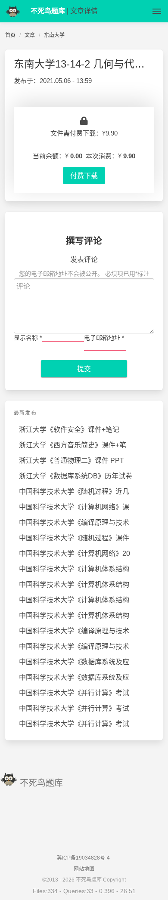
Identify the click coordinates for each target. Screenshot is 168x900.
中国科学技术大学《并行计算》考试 (74, 693)
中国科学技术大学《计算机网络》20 (74, 553)
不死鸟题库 (41, 783)
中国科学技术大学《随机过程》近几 (74, 491)
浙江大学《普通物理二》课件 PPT (71, 460)
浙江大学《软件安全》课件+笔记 (69, 429)
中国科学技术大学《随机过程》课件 (74, 538)
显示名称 (28, 337)
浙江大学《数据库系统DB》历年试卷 (75, 476)
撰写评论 (84, 241)
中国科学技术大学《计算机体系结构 (74, 569)
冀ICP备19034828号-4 (83, 858)
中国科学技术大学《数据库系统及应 (74, 662)
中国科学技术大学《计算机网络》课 (74, 507)
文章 (30, 35)
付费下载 (84, 175)
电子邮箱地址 (104, 337)
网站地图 (84, 869)
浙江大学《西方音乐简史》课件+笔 (72, 445)
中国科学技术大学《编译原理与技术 (74, 522)
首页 (10, 35)
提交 (84, 368)
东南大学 (54, 35)
